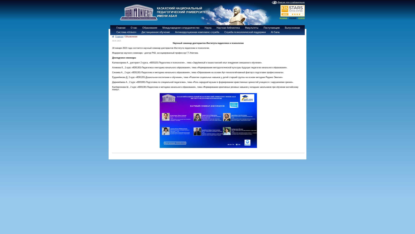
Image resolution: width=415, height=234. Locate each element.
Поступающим (272, 27)
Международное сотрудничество (180, 27)
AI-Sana (275, 32)
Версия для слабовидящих (291, 2)
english (301, 18)
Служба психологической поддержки (245, 32)
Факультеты (251, 27)
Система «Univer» (126, 32)
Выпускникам (292, 27)
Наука (208, 27)
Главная (120, 27)
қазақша (283, 18)
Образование (149, 27)
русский (292, 18)
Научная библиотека (228, 27)
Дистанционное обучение (156, 32)
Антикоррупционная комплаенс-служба (197, 32)
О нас (134, 27)
